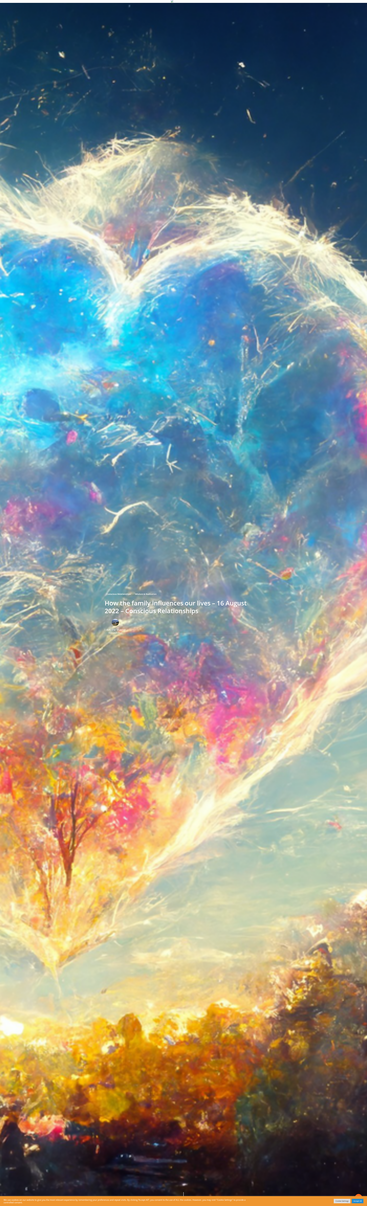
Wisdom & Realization (146, 594)
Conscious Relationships (119, 594)
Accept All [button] (358, 1201)
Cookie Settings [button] (342, 1201)
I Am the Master (115, 629)
